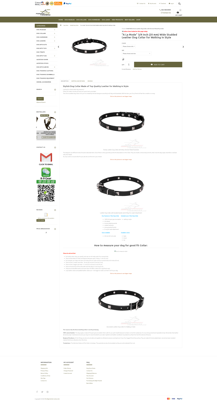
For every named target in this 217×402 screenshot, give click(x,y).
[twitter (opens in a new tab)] (42, 392)
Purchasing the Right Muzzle (94, 380)
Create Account (68, 373)
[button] (179, 3)
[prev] (58, 47)
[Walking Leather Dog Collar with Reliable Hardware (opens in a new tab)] (121, 300)
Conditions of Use (45, 375)
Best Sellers (89, 383)
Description (64, 81)
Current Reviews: (126, 69)
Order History (67, 368)
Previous (36, 127)
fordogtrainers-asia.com (52, 399)
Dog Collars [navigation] (65, 25)
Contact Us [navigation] (142, 3)
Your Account (90, 375)
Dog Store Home (90, 368)
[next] (183, 47)
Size (123, 50)
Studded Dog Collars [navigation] (74, 25)
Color (124, 43)
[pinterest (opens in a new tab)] (47, 392)
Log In (172, 3)
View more (40, 220)
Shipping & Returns (91, 373)
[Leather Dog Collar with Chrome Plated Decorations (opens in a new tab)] (121, 123)
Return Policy (44, 373)
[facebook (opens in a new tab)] (37, 392)
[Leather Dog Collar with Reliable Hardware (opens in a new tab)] (121, 186)
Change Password (68, 370)
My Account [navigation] (153, 3)
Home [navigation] (61, 25)
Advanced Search (41, 102)
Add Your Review (137, 69)
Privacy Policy (44, 370)
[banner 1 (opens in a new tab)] (46, 127)
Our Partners (89, 378)
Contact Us (167, 13)
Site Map (43, 378)
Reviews (90, 81)
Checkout (163, 3)
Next (55, 127)
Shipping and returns (78, 81)
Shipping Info (44, 368)
